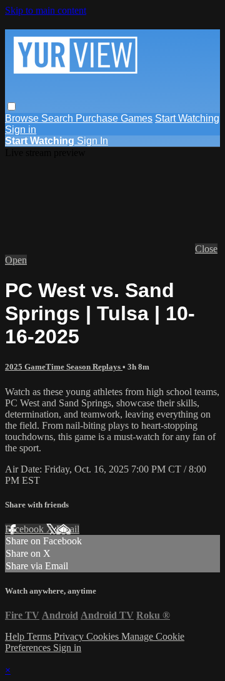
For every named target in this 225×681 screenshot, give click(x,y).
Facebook (25, 529)
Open (16, 260)
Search (58, 118)
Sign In (92, 140)
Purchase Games (114, 118)
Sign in (20, 129)
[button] (12, 106)
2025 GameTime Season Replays (63, 366)
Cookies (103, 636)
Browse (23, 118)
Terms (40, 636)
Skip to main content (45, 10)
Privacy (70, 636)
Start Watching (187, 118)
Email (67, 529)
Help (16, 636)
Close (206, 248)
